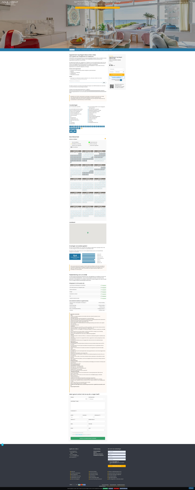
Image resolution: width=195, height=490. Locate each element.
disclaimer (115, 461)
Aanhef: (72, 415)
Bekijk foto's (98, 7)
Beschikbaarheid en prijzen (86, 49)
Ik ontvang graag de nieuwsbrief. (77, 432)
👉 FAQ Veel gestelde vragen (94, 477)
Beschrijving (72, 49)
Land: (89, 428)
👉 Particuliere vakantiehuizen (75, 473)
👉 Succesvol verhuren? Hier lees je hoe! (114, 473)
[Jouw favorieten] (192, 2)
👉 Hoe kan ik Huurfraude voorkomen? (95, 479)
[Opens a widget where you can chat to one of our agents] (191, 488)
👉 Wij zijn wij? (72, 471)
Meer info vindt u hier (123, 488)
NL (184, 2)
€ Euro (187, 2)
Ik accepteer (105, 488)
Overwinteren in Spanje (162, 2)
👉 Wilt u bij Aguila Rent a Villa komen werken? (116, 479)
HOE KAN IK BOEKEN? (96, 451)
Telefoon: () (73, 419)
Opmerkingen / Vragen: (75, 401)
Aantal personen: (91, 397)
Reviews (97, 49)
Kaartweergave (180, 2)
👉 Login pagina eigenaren (112, 477)
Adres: (72, 423)
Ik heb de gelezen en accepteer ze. (81, 434)
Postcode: (90, 423)
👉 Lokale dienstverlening (93, 473)
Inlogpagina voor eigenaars (98, 455)
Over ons (95, 452)
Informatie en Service (172, 2)
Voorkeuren (111, 488)
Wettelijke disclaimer (121, 484)
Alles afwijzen (116, 488)
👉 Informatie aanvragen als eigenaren (114, 474)
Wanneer (72, 397)
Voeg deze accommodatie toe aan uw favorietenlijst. (117, 77)
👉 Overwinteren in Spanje (93, 474)
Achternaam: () (97, 415)
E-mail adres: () (73, 410)
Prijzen (101, 49)
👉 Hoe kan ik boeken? (93, 471)
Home (150, 2)
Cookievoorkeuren (102, 486)
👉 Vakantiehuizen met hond (75, 477)
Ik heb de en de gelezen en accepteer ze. (117, 462)
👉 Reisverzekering (92, 476)
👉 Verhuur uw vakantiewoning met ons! (114, 471)
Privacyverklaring (113, 484)
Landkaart (94, 49)
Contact (110, 49)
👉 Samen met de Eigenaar (74, 479)
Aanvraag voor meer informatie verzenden (88, 438)
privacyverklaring (79, 434)
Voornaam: (84, 415)
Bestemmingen (155, 2)
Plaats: (72, 428)
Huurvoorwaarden (105, 484)
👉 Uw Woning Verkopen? (112, 476)
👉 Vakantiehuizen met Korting (75, 476)
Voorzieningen (78, 49)
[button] (87, 233)
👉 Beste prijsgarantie (74, 474)
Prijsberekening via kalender (116, 74)
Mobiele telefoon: (92, 419)
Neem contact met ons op (98, 453)
